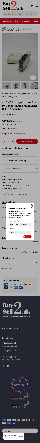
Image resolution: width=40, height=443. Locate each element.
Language (11, 228)
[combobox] (18, 225)
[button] (31, 205)
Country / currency (14, 221)
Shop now (27, 237)
